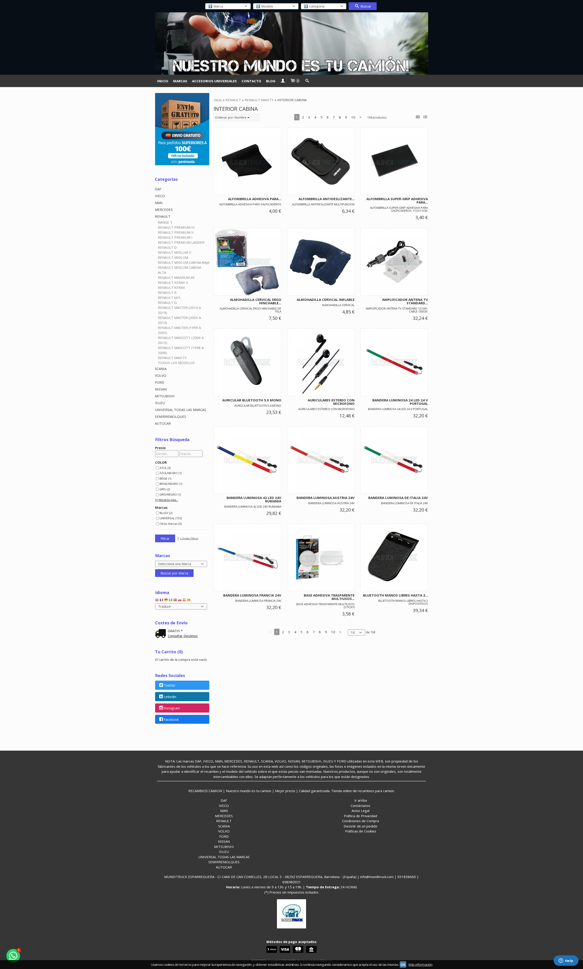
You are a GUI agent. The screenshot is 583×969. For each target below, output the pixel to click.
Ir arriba (360, 800)
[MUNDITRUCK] (291, 43)
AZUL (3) (165, 468)
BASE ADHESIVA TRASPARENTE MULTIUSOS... (329, 597)
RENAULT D (167, 247)
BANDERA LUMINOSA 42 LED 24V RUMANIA (254, 499)
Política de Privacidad (360, 816)
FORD (159, 382)
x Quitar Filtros (189, 538)
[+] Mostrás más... (166, 500)
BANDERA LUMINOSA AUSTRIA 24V (326, 497)
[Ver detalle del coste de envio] (161, 634)
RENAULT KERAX (171, 287)
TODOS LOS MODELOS (176, 362)
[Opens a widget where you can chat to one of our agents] (565, 961)
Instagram (172, 708)
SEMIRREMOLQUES (170, 416)
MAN (158, 202)
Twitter (170, 685)
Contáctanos (360, 805)
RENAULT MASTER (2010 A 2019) (179, 310)
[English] (157, 601)
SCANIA (160, 368)
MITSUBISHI (165, 396)
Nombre (240, 117)
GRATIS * (175, 630)
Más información (420, 964)
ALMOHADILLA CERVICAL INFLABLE (326, 299)
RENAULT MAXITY (172, 357)
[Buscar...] (307, 81)
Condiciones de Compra (360, 821)
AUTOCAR (163, 423)
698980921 (291, 882)
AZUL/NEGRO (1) (171, 473)
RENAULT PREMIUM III (176, 227)
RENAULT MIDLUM (173, 257)
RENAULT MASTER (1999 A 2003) (179, 330)
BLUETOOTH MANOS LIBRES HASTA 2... (395, 595)
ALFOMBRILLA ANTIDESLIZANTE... (327, 198)
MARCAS (180, 81)
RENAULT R (167, 292)
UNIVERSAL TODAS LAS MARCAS (180, 409)
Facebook (171, 719)
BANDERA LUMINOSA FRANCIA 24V (252, 595)
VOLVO (160, 375)
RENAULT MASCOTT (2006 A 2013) (181, 340)
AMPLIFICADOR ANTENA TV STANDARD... (405, 301)
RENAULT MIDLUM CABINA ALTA (179, 270)
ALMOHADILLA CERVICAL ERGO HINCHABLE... (255, 301)
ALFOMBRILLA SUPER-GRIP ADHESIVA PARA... (397, 200)
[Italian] (170, 601)
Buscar (365, 6)
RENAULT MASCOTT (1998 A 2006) (181, 350)
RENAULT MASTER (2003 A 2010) (179, 320)
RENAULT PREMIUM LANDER (181, 242)
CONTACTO (251, 81)
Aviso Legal (360, 810)
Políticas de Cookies (360, 831)
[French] (161, 601)
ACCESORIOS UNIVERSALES (214, 81)
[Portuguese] (175, 601)
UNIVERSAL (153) (171, 518)
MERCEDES (164, 209)
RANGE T (165, 222)
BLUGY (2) (166, 513)
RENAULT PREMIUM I (175, 237)
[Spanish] (184, 601)
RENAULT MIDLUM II (174, 252)
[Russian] (180, 601)
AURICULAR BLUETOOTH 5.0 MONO (251, 400)
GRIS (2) (165, 489)
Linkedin (170, 697)
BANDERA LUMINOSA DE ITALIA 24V (398, 497)
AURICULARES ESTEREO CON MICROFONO (331, 402)
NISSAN (161, 389)
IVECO (160, 196)
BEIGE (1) (165, 478)
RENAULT (162, 216)
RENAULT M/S (169, 297)
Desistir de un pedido (360, 826)
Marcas (161, 507)
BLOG (270, 81)
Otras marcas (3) (171, 524)
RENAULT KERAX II (173, 282)
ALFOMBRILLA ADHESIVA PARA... (254, 198)
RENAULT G (167, 302)
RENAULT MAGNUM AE (176, 277)
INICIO (162, 81)
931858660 (406, 876)
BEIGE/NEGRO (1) (171, 484)
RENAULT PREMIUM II (176, 232)
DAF (158, 189)
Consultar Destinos (183, 635)
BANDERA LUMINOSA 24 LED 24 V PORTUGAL (400, 402)
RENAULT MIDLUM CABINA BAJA (183, 262)
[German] (166, 601)
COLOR (161, 462)
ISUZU (160, 403)
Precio (160, 447)
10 (353, 117)
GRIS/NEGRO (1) (170, 494)
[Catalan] (189, 601)
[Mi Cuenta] (282, 81)
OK (403, 964)
